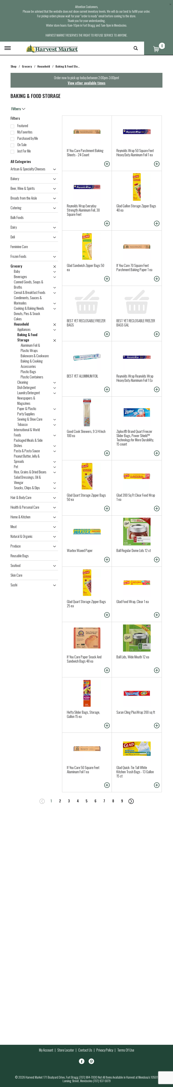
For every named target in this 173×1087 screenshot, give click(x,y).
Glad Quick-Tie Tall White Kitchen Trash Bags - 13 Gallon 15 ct (135, 772)
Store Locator (65, 1050)
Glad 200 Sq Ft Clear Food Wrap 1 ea (135, 497)
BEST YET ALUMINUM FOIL (82, 376)
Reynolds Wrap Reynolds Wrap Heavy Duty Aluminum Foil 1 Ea (134, 378)
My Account (46, 1050)
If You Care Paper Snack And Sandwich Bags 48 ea (84, 659)
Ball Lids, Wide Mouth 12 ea (132, 656)
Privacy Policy (104, 1050)
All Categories (21, 161)
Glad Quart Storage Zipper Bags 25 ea (86, 603)
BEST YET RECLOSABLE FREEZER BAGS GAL (135, 322)
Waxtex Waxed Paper (80, 550)
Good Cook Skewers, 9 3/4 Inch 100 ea (86, 433)
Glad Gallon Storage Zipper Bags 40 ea (136, 208)
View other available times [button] (86, 83)
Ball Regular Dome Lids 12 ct (133, 550)
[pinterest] (91, 1062)
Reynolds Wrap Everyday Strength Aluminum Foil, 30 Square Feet (83, 210)
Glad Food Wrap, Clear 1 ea (132, 601)
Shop (13, 66)
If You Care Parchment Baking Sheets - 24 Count (85, 152)
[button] (53, 169)
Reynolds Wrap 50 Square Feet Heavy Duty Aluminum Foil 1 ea (135, 152)
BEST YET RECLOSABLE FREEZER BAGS (86, 322)
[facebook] (81, 1062)
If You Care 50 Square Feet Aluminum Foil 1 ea (83, 769)
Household (43, 66)
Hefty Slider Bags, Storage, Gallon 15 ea (83, 714)
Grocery (27, 66)
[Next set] (130, 800)
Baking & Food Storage (69, 66)
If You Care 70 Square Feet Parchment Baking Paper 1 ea (134, 267)
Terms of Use (125, 1050)
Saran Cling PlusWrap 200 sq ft (135, 712)
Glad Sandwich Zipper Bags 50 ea (85, 267)
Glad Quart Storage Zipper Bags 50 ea (86, 497)
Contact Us (85, 1050)
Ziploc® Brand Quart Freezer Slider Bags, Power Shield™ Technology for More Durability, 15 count (135, 438)
